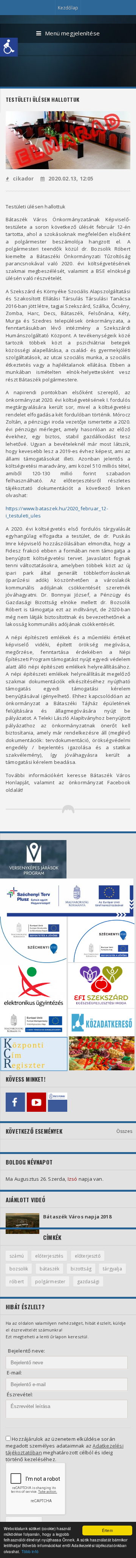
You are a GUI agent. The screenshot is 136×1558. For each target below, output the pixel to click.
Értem (107, 1530)
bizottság (81, 1269)
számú (16, 1256)
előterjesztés (49, 1256)
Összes (124, 1131)
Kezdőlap (68, 8)
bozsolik (18, 1269)
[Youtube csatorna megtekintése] (36, 1102)
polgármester (50, 1281)
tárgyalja (112, 1269)
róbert (16, 1281)
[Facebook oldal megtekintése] (15, 1102)
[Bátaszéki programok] (57, 1102)
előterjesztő (87, 1256)
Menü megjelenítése (72, 33)
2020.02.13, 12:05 (71, 178)
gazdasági (88, 1281)
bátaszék (49, 1269)
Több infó (30, 1551)
